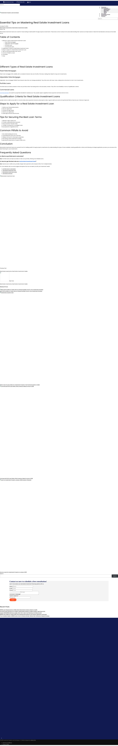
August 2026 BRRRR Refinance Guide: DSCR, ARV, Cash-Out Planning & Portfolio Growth (21, 613)
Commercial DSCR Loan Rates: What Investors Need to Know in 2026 (16, 478)
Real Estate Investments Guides (20, 27)
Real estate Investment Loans (9, 172)
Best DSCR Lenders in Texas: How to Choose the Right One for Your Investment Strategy (21, 291)
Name (11, 586)
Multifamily (106, 9)
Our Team (103, 13)
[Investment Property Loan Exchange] (9, 12)
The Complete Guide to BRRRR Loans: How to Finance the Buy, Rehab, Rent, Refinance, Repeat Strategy (24, 616)
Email (11, 588)
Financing (103, 7)
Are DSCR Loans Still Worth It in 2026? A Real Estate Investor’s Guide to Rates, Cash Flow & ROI (22, 611)
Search (1, 573)
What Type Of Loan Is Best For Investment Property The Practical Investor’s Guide (20, 384)
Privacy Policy (5, 744)
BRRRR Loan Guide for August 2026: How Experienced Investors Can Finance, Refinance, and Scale (23, 614)
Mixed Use (106, 10)
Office (105, 12)
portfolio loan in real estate (9, 169)
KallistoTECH (33, 740)
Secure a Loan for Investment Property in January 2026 (13, 572)
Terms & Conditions (7, 742)
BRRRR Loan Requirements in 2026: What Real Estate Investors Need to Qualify (18, 610)
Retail (105, 11)
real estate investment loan (27, 161)
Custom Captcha (14, 595)
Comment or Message (14, 594)
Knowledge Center (105, 14)
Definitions (104, 15)
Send (13, 599)
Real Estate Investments (6, 27)
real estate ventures (7, 173)
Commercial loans (4, 93)
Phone (11, 590)
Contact (103, 16)
